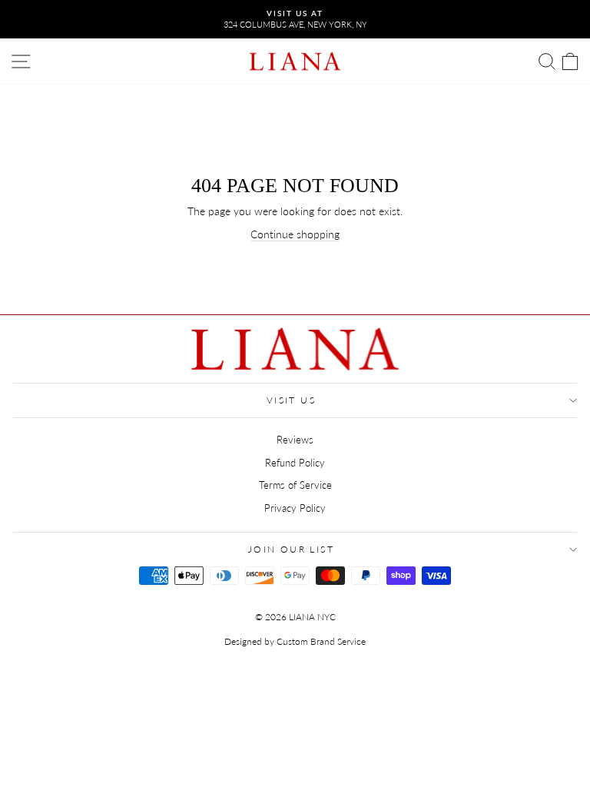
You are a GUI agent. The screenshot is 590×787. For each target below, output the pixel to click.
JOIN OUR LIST (291, 549)
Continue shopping (295, 234)
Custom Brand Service (321, 641)
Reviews (295, 439)
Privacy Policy (295, 508)
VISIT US (291, 400)
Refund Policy (295, 463)
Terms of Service (295, 485)
